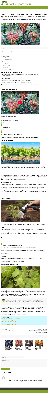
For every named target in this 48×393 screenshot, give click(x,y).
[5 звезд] (5, 330)
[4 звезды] (4, 330)
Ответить (9, 384)
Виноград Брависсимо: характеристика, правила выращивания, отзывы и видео (9, 348)
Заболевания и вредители (7, 69)
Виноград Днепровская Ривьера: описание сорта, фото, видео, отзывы (39, 348)
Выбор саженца (7, 59)
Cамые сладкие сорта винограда (8, 324)
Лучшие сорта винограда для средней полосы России (13, 320)
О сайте (45, 389)
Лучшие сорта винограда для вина (8, 321)
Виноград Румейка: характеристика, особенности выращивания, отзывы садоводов (29, 348)
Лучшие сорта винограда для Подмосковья (10, 318)
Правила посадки (5, 56)
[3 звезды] (3, 330)
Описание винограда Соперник (8, 51)
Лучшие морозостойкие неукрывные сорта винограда (13, 322)
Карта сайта (40, 389)
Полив (5, 63)
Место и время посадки (9, 57)
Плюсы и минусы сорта (6, 54)
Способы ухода (5, 61)
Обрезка (5, 66)
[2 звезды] (2, 330)
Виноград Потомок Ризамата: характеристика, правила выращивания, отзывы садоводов (19, 348)
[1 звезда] (1, 330)
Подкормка (6, 65)
